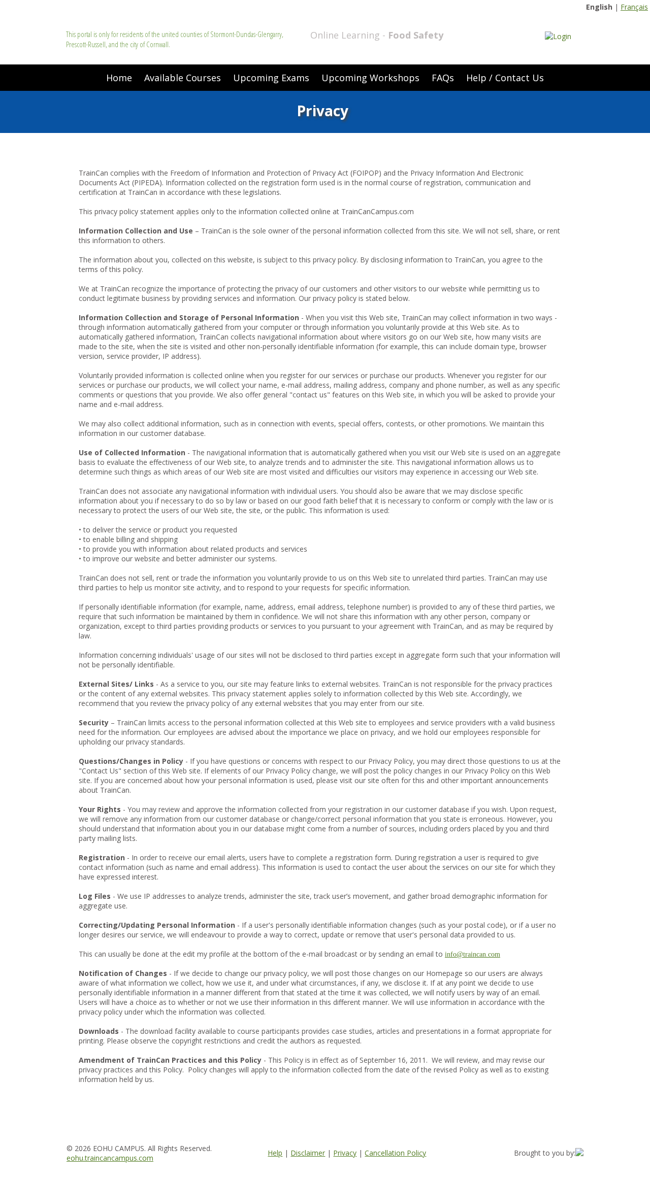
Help (275, 1153)
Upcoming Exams (271, 78)
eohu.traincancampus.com (110, 1158)
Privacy (344, 1153)
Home (119, 78)
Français (634, 7)
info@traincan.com (472, 954)
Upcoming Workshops (370, 78)
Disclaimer (307, 1153)
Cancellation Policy (395, 1153)
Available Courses (182, 78)
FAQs (443, 78)
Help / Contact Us (505, 78)
